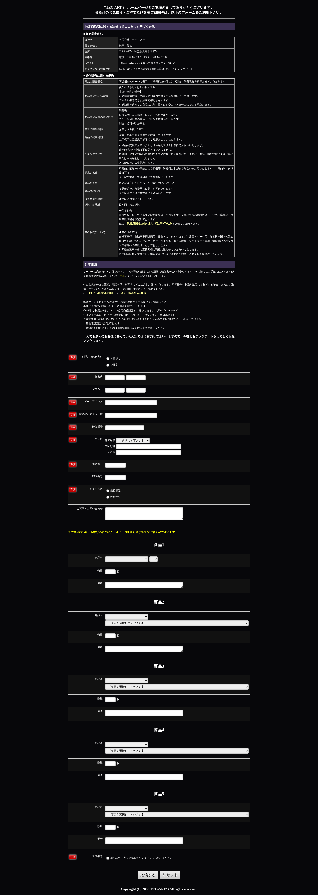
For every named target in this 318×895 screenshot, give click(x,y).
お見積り (115, 358)
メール (121, 275)
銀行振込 (115, 490)
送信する (148, 875)
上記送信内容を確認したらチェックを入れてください (141, 857)
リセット (170, 875)
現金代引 (115, 496)
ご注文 (114, 364)
